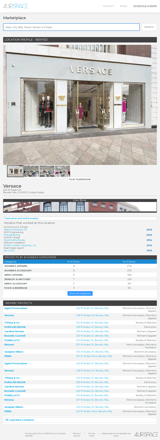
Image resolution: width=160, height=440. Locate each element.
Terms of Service (76, 434)
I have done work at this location (21, 218)
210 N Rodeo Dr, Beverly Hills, (92, 322)
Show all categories (80, 293)
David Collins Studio (14, 240)
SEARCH (149, 27)
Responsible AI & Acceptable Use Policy (116, 434)
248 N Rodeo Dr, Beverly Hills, (92, 315)
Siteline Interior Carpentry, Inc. (20, 245)
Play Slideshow (80, 179)
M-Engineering (12, 235)
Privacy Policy (91, 434)
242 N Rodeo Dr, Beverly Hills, (92, 308)
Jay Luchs (9, 250)
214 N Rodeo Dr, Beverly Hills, (92, 340)
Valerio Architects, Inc (15, 229)
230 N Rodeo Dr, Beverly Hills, (92, 331)
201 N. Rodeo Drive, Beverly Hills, (94, 356)
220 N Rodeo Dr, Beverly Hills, (92, 335)
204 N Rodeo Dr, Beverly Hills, (92, 351)
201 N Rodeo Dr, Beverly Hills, (92, 344)
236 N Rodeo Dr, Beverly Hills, (92, 327)
